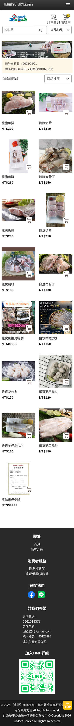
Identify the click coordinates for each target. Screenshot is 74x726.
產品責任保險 (11, 499)
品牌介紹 (37, 549)
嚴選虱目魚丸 (48, 391)
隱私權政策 (37, 568)
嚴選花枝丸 (9, 391)
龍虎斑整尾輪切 (13, 338)
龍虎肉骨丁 (47, 284)
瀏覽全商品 (25, 4)
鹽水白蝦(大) (48, 338)
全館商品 (12, 78)
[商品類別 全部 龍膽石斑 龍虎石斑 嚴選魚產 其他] (60, 30)
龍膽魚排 (8, 123)
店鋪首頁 (10, 4)
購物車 (65, 19)
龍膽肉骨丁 (47, 176)
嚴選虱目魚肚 (48, 445)
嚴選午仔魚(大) (12, 445)
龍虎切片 (45, 230)
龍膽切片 (45, 123)
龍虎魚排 (8, 230)
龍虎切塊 (8, 284)
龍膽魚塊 (8, 176)
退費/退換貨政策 (37, 574)
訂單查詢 (53, 22)
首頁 (37, 544)
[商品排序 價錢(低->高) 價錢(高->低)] (58, 79)
